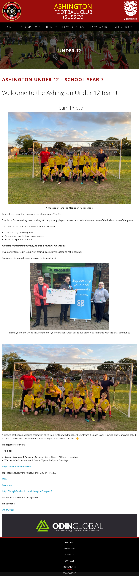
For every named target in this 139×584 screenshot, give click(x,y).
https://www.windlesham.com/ (17, 466)
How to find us (73, 27)
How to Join (98, 27)
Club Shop (69, 579)
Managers (69, 548)
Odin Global (8, 509)
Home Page (69, 542)
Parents (69, 554)
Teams (50, 27)
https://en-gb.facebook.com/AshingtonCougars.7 (27, 491)
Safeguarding (123, 27)
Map (4, 478)
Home (9, 27)
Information (29, 27)
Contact (69, 561)
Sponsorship (69, 573)
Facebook (7, 485)
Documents (69, 567)
